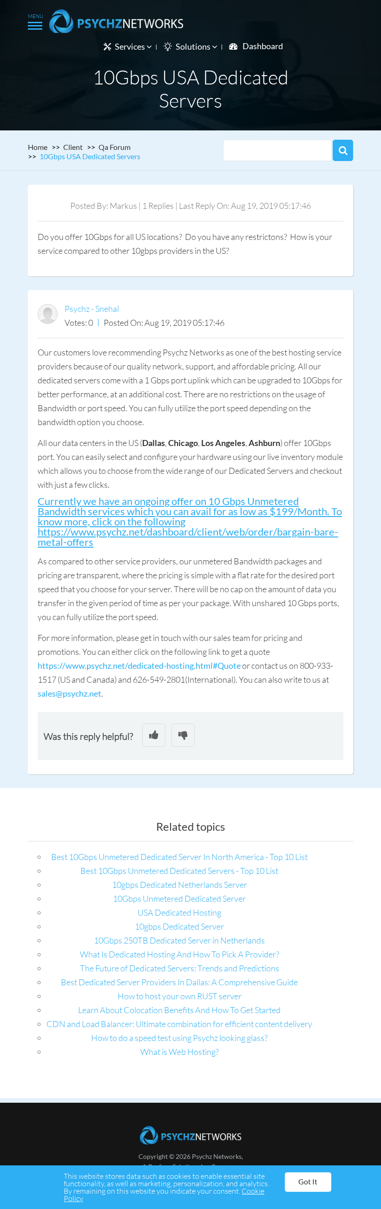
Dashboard (263, 46)
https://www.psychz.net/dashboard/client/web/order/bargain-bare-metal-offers (188, 536)
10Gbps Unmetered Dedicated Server (179, 898)
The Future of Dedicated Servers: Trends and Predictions (179, 968)
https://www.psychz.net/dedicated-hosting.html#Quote (139, 665)
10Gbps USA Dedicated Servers (89, 156)
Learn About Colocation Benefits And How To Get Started (179, 1010)
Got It (307, 1181)
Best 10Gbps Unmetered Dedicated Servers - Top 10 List (179, 871)
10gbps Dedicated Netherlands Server (179, 884)
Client (73, 146)
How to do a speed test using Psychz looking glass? (179, 1038)
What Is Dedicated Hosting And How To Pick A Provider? (179, 954)
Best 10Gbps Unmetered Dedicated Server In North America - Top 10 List (179, 857)
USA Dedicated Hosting (179, 912)
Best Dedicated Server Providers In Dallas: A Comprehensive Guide (179, 982)
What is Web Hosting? (179, 1052)
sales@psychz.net (69, 693)
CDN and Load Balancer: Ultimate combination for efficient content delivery (179, 1024)
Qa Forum (115, 146)
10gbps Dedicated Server (179, 926)
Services (130, 46)
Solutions (194, 46)
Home (37, 146)
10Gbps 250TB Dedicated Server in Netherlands (179, 940)
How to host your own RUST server (180, 996)
